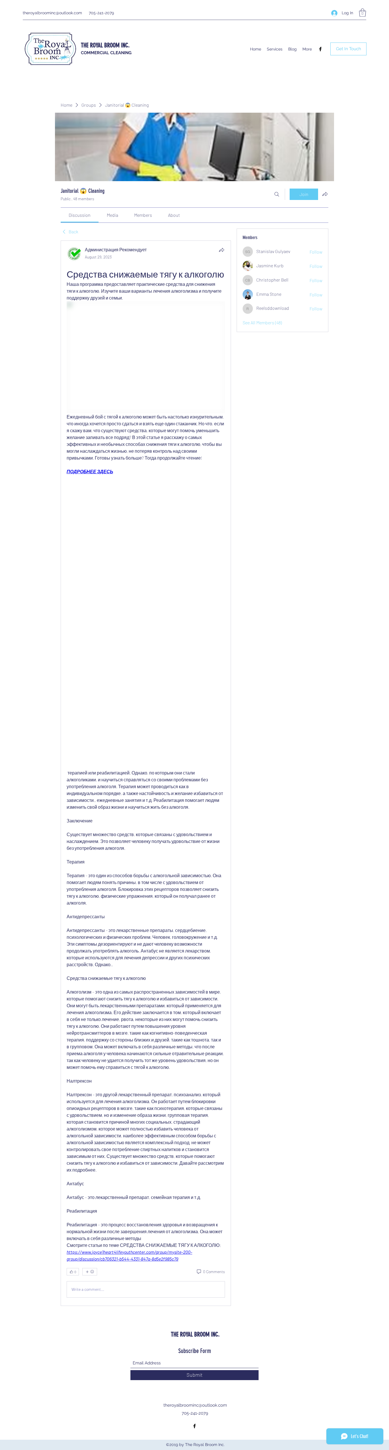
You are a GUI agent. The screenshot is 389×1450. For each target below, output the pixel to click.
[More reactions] (89, 1271)
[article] (146, 773)
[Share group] (325, 194)
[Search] (276, 194)
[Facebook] (320, 49)
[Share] (221, 249)
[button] (362, 13)
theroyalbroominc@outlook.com (52, 13)
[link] (80, 215)
